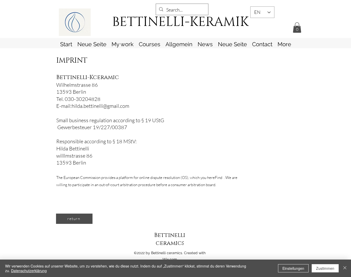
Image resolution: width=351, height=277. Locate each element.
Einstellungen (293, 268)
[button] (297, 27)
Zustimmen (325, 268)
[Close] (345, 268)
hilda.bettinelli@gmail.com (100, 106)
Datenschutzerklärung (29, 270)
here (211, 177)
